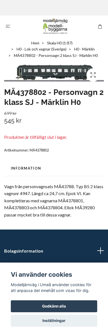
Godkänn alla (54, 306)
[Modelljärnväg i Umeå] (55, 26)
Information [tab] (26, 168)
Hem (35, 43)
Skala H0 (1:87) (60, 43)
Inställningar (54, 320)
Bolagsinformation (23, 250)
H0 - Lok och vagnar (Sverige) (41, 49)
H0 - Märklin (84, 49)
